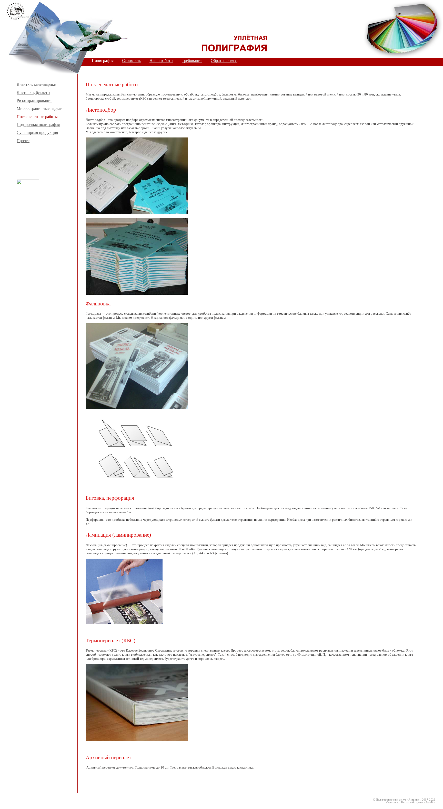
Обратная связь (224, 60)
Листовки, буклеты (33, 92)
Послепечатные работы (37, 116)
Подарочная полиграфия (38, 124)
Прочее (23, 141)
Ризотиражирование (34, 100)
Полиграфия (103, 60)
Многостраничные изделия (40, 108)
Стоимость (131, 60)
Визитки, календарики (36, 84)
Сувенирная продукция (37, 132)
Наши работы (161, 60)
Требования (192, 60)
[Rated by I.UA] (28, 186)
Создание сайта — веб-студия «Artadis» (410, 802)
